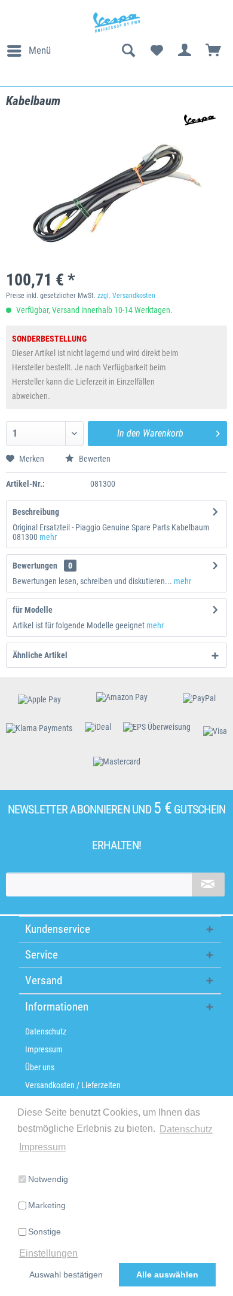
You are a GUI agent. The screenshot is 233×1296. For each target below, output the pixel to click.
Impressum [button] (42, 1147)
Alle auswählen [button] (167, 1274)
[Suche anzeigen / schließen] (128, 51)
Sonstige (44, 1231)
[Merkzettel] (156, 51)
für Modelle (33, 610)
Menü (40, 50)
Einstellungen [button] (48, 1253)
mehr (48, 537)
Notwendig (48, 1179)
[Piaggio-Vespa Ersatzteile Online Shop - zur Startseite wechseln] (116, 22)
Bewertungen (35, 565)
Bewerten (94, 458)
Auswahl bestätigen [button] (66, 1274)
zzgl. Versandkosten (126, 295)
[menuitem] (28, 51)
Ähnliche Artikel (40, 655)
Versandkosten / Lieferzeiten (73, 1085)
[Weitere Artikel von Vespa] (197, 119)
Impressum (44, 1049)
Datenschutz (45, 1031)
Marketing (47, 1205)
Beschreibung (36, 512)
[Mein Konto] (185, 51)
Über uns (39, 1067)
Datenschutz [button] (186, 1129)
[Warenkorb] (214, 51)
